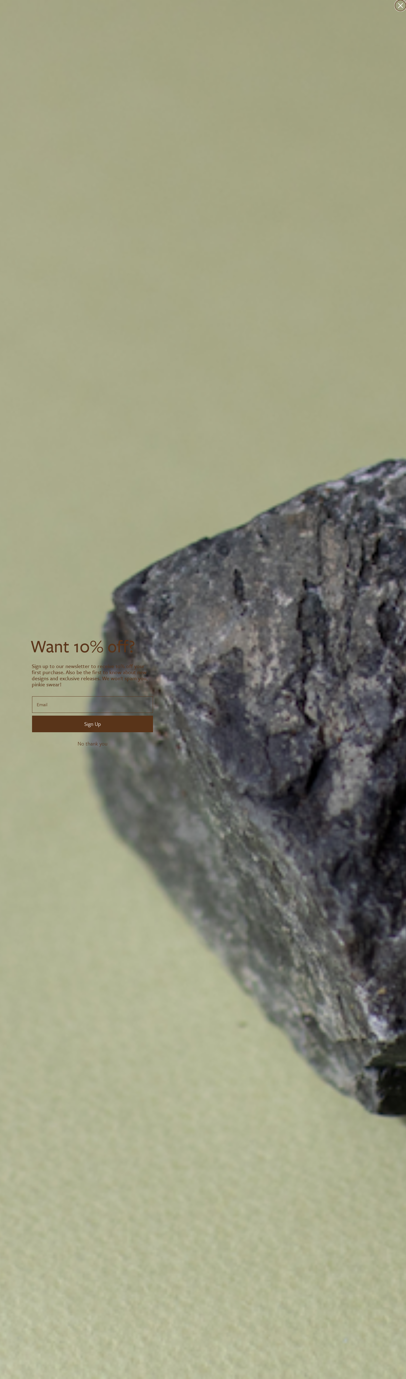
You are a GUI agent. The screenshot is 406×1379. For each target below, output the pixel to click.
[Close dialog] (400, 5)
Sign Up (92, 724)
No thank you (92, 743)
